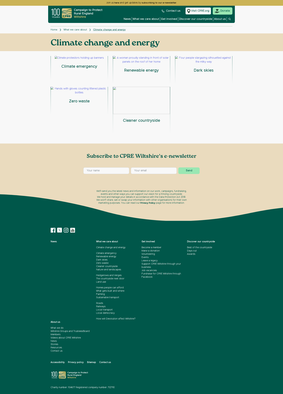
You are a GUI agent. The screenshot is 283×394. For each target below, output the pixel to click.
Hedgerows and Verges (109, 275)
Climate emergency (106, 253)
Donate (225, 11)
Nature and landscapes (108, 270)
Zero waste (102, 263)
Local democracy (105, 313)
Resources (56, 347)
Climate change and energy (110, 247)
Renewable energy (106, 256)
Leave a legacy (150, 260)
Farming (100, 294)
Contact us (173, 11)
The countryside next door (110, 279)
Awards (191, 254)
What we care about (146, 19)
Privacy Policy (147, 203)
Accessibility (58, 362)
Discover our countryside (195, 19)
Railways (100, 306)
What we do (57, 328)
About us (220, 19)
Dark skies (101, 260)
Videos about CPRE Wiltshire (66, 338)
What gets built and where (110, 291)
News (127, 19)
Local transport (104, 310)
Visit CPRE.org (200, 11)
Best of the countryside (199, 247)
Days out (192, 251)
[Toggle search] (229, 20)
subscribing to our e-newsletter (159, 3)
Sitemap (91, 362)
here (116, 3)
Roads (99, 303)
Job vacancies (149, 270)
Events (145, 257)
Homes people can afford (110, 288)
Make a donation (151, 251)
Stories (54, 344)
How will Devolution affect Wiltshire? (115, 319)
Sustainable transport (107, 297)
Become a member (151, 247)
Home (54, 30)
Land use (101, 282)
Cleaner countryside (107, 266)
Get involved (169, 19)
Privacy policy (76, 362)
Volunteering (148, 254)
